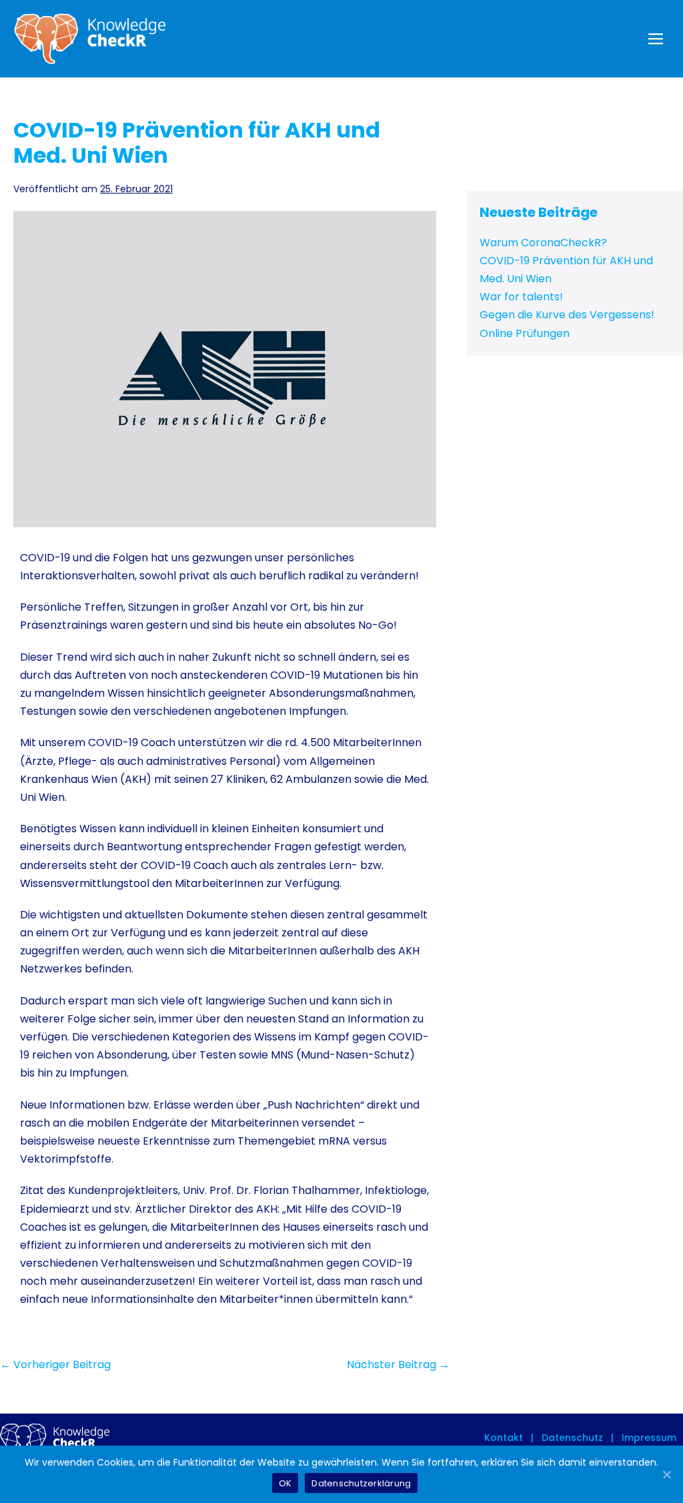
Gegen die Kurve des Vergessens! (567, 314)
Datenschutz (571, 1437)
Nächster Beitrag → (398, 1364)
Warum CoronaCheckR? (543, 242)
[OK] (666, 1474)
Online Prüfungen (525, 333)
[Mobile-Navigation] (656, 39)
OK (285, 1483)
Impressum (647, 1437)
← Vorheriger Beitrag (55, 1364)
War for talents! (521, 296)
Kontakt (503, 1437)
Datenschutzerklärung (361, 1483)
